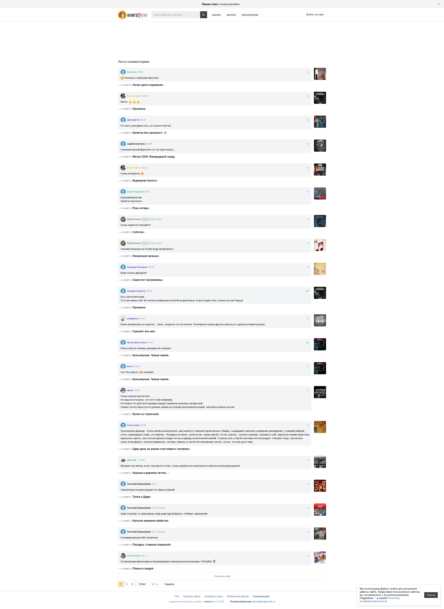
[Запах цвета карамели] (320, 74)
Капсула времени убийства (150, 520)
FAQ (176, 596)
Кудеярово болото (145, 180)
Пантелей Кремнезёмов (139, 484)
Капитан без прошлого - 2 (149, 132)
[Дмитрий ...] (123, 460)
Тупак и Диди (141, 496)
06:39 (149, 144)
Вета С (130, 366)
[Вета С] (123, 366)
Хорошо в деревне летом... (150, 472)
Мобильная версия (238, 596)
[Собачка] (320, 221)
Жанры (216, 15)
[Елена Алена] (123, 425)
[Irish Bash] (123, 72)
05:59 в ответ (155, 243)
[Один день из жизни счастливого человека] (320, 427)
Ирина (130, 390)
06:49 (143, 120)
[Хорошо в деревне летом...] (320, 462)
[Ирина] (123, 390)
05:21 (154, 484)
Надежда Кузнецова (137, 267)
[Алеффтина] (123, 318)
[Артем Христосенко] (123, 342)
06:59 (144, 96)
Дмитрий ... (132, 460)
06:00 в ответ (155, 219)
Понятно (431, 595)
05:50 (142, 318)
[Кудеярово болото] (320, 169)
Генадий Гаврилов (136, 291)
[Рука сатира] (320, 193)
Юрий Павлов (134, 219)
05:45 (150, 342)
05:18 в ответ (158, 508)
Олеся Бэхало (134, 556)
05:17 (144, 556)
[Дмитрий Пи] (123, 120)
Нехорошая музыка (145, 256)
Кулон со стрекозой (145, 414)
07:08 (140, 72)
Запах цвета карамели (148, 85)
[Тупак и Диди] (320, 486)
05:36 (143, 425)
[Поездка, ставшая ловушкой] (320, 534)
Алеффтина (133, 318)
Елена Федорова (135, 192)
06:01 (147, 192)
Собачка (138, 232)
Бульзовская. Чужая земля (150, 355)
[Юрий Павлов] (123, 219)
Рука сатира (140, 208)
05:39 (137, 390)
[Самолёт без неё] (320, 320)
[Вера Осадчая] (123, 96)
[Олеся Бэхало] (123, 555)
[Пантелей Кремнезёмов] (123, 484)
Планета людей (143, 568)
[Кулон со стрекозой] (320, 392)
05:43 (137, 366)
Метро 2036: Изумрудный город (153, 156)
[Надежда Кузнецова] (123, 267)
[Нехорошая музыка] (320, 245)
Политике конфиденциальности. (380, 600)
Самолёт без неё (144, 331)
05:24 (142, 460)
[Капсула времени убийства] (320, 510)
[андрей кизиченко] (123, 143)
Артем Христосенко (137, 342)
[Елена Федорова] (123, 191)
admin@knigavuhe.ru (263, 601)
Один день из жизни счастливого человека (161, 449)
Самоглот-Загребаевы (147, 280)
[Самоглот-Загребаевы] (320, 269)
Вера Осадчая (134, 96)
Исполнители (250, 15)
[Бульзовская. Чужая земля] (320, 344)
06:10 (144, 168)
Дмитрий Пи (133, 120)
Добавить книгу (213, 596)
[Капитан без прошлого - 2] (320, 122)
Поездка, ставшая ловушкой (151, 544)
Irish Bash (131, 72)
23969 (142, 584)
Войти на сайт (315, 14)
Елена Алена (133, 425)
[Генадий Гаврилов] (123, 291)
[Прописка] (320, 98)
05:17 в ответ (158, 532)
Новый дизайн (261, 596)
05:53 (151, 267)
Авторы (231, 15)
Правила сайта (191, 596)
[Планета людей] (320, 557)
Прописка (139, 108)
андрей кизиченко (136, 144)
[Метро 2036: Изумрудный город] (320, 146)
